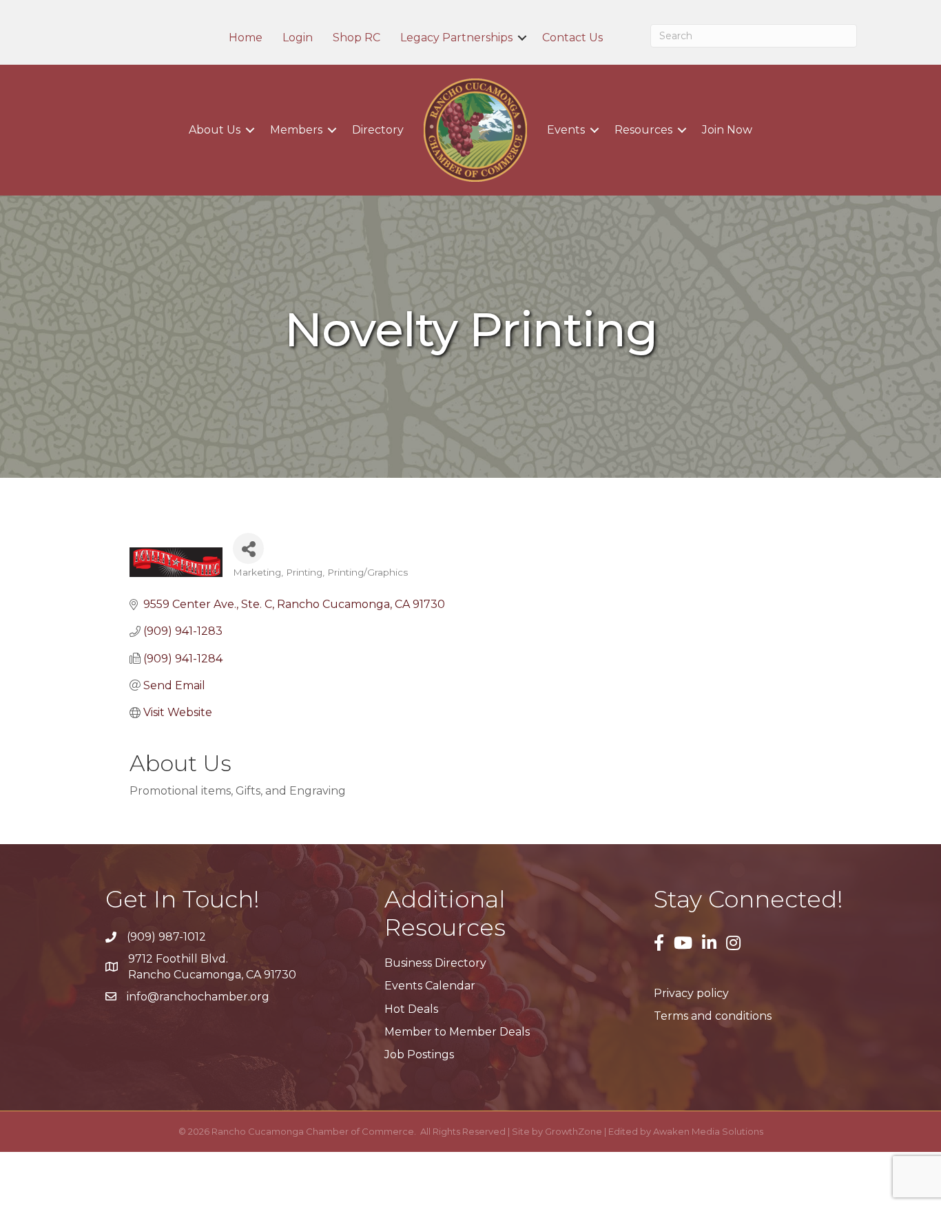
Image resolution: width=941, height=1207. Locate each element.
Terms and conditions (713, 1015)
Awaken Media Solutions (708, 1131)
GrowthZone (573, 1131)
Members (296, 129)
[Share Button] (248, 548)
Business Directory (435, 962)
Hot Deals (411, 1009)
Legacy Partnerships (456, 37)
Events (566, 129)
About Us (214, 129)
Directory (378, 129)
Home (245, 37)
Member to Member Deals (457, 1031)
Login (297, 37)
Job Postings (419, 1054)
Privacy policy (691, 993)
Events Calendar (429, 985)
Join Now (727, 129)
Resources (643, 129)
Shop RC (356, 37)
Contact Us (572, 37)
